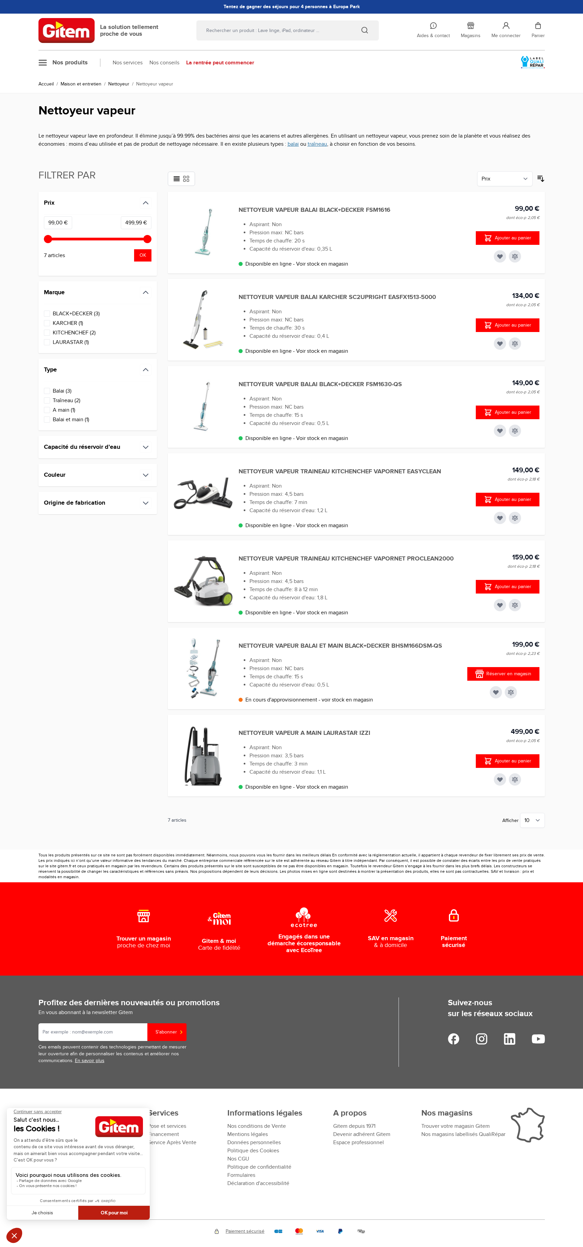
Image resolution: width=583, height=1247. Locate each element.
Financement (163, 1134)
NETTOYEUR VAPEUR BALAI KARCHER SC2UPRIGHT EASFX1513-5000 (337, 297)
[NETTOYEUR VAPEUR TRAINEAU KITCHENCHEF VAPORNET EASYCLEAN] (203, 494)
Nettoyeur (118, 84)
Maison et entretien (81, 84)
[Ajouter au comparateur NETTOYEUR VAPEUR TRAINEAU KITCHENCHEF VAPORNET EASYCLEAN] (515, 518)
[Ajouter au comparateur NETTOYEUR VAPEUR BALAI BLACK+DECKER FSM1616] (515, 256)
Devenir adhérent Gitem (361, 1134)
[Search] (364, 30)
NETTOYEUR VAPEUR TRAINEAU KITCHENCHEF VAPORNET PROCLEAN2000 (346, 559)
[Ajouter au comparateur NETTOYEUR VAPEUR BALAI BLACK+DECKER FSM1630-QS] (515, 431)
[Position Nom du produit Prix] (505, 178)
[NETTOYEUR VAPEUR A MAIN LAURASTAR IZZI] (203, 756)
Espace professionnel (358, 1142)
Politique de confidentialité (259, 1167)
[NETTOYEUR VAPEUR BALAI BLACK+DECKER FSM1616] (203, 233)
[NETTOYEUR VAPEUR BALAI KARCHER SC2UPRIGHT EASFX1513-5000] (203, 320)
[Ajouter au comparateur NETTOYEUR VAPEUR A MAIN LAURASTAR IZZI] (515, 779)
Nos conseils (164, 62)
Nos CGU (238, 1158)
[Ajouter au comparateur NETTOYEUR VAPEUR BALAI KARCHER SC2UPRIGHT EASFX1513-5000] (515, 343)
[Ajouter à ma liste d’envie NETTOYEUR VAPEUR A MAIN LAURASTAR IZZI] (500, 779)
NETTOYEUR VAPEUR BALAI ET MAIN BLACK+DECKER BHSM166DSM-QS (340, 646)
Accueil (46, 84)
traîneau (317, 144)
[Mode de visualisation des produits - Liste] (177, 179)
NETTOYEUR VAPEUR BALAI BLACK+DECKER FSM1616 (314, 210)
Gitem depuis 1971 (354, 1126)
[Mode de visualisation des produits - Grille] (186, 179)
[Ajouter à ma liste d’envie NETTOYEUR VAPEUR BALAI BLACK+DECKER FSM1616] (500, 256)
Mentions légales (247, 1134)
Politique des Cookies (253, 1150)
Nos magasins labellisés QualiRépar (463, 1134)
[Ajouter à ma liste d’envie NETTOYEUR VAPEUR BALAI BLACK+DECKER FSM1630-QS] (500, 431)
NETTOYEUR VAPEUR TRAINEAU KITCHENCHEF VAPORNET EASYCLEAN (340, 471)
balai (293, 144)
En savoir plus (89, 1060)
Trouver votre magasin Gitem (455, 1126)
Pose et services (167, 1126)
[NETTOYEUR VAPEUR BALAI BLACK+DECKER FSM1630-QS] (203, 407)
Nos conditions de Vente (256, 1126)
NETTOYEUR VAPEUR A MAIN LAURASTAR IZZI (304, 733)
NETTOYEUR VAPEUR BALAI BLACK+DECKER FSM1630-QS (320, 384)
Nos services (128, 62)
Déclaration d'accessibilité (258, 1183)
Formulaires (241, 1175)
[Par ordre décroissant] (541, 179)
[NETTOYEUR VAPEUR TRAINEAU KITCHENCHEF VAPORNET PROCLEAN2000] (203, 581)
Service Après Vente (172, 1142)
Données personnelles (254, 1142)
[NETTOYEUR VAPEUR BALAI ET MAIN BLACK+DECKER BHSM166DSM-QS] (203, 668)
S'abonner (166, 1032)
